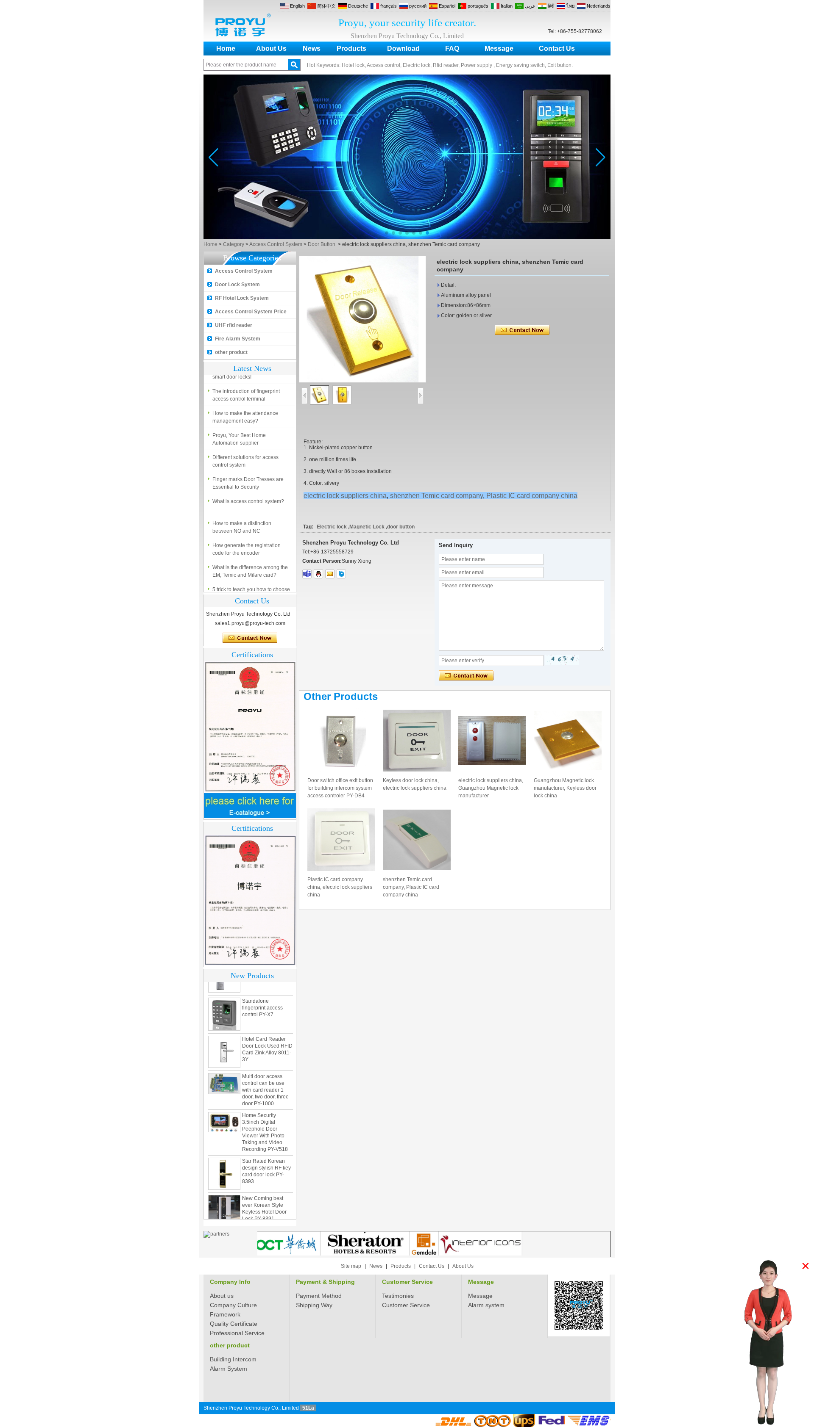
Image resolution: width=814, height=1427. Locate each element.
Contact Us (557, 48)
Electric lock (332, 527)
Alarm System (228, 1368)
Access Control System (275, 244)
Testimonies (398, 1295)
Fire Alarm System (237, 339)
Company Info (230, 1281)
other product (231, 352)
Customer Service (407, 1281)
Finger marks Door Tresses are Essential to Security (248, 463)
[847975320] (318, 573)
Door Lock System (237, 285)
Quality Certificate (233, 1323)
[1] (407, 237)
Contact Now (250, 638)
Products (351, 48)
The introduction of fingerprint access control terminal (246, 375)
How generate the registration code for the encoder (246, 529)
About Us (271, 48)
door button (401, 527)
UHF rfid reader (233, 325)
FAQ (452, 48)
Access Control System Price (251, 312)
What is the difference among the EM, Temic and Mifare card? (250, 551)
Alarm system (486, 1305)
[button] (386, 233)
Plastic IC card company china (531, 495)
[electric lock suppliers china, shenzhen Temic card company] (362, 319)
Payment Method (319, 1295)
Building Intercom (233, 1359)
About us (222, 1295)
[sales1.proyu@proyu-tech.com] (330, 573)
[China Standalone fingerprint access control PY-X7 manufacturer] (224, 994)
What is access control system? (248, 481)
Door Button (321, 244)
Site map (351, 1266)
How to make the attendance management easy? (245, 397)
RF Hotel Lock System (242, 298)
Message (499, 48)
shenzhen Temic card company (436, 495)
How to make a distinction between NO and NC (241, 507)
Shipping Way (314, 1305)
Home (225, 48)
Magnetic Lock (367, 527)
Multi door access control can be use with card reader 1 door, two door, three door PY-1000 (265, 1070)
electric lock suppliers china (345, 495)
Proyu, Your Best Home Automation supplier (239, 419)
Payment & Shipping (325, 1281)
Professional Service (237, 1333)
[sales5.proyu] (307, 573)
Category (233, 244)
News (312, 48)
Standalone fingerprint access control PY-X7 (262, 988)
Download (403, 48)
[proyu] (341, 573)
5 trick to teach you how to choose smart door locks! (251, 573)
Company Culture (233, 1305)
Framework (225, 1314)
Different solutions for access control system (245, 441)
